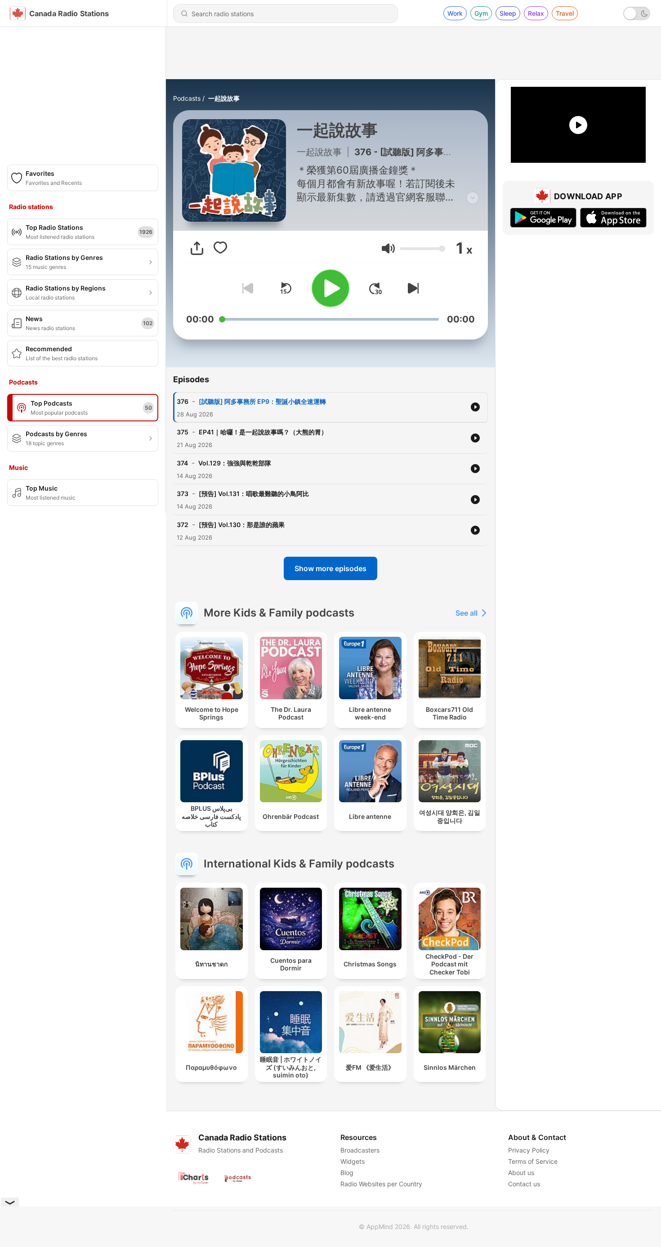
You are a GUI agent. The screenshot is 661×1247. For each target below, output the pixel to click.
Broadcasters (360, 1150)
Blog (346, 1172)
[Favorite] (220, 248)
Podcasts (187, 98)
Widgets (352, 1161)
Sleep (508, 13)
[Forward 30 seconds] (375, 288)
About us (521, 1172)
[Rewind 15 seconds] (285, 288)
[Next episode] (411, 288)
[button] (388, 248)
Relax (536, 13)
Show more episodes (330, 568)
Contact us (524, 1184)
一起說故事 (224, 98)
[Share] (197, 248)
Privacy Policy (528, 1150)
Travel (565, 13)
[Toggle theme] (636, 13)
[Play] (330, 288)
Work (455, 13)
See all (467, 612)
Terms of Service (533, 1161)
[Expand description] (472, 198)
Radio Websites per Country (381, 1184)
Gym (481, 13)
